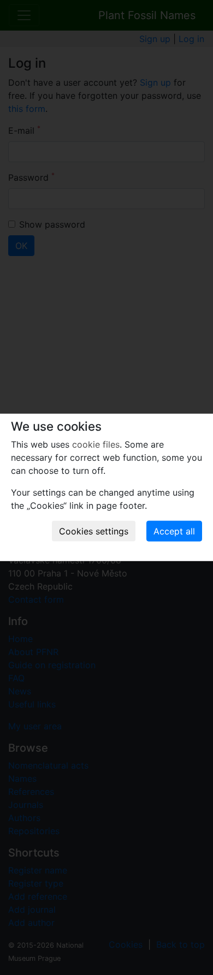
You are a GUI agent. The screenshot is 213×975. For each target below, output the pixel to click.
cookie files (96, 444)
